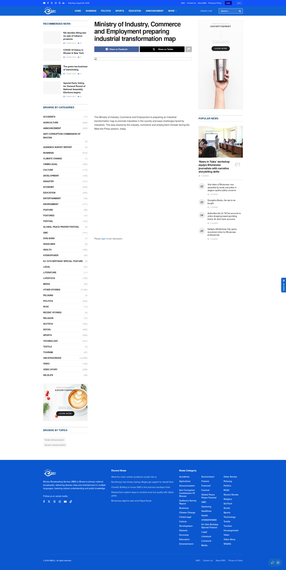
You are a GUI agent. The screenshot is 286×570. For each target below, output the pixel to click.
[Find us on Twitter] (52, 3)
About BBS (202, 3)
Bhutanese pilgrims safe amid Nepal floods (131, 500)
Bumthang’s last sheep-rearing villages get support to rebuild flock (142, 481)
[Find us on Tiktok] (71, 501)
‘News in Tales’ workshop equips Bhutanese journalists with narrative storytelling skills (214, 167)
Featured (48, 215)
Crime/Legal (50, 164)
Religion (48, 318)
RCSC (46, 306)
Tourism (48, 352)
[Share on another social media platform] (188, 49)
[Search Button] (240, 11)
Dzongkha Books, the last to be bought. (221, 202)
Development (51, 175)
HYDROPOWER (50, 255)
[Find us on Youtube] (44, 3)
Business (91, 10)
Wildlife (48, 375)
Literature (49, 272)
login (103, 238)
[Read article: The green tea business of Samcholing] (52, 71)
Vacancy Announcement (55, 445)
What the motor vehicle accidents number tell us (134, 476)
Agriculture (50, 122)
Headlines (49, 243)
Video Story (50, 369)
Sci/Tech (48, 323)
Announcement (155, 10)
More (171, 10)
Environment (51, 204)
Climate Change (52, 158)
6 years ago (70, 57)
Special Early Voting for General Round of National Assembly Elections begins (74, 87)
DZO (239, 3)
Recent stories (52, 312)
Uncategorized (52, 357)
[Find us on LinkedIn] (63, 3)
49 (80, 96)
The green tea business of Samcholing (75, 68)
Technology (50, 340)
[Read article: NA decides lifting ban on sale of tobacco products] (52, 37)
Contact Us (191, 3)
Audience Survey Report (57, 147)
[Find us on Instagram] (56, 3)
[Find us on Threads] (59, 3)
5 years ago (70, 43)
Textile (47, 346)
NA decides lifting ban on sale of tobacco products (74, 36)
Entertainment (52, 198)
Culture (48, 169)
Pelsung (48, 295)
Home (78, 10)
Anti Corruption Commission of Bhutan (62, 135)
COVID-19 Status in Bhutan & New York (73, 51)
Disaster (48, 181)
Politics (106, 10)
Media (46, 283)
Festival (48, 221)
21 (80, 57)
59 (80, 43)
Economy (48, 186)
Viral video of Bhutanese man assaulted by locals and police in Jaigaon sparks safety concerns (222, 187)
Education (135, 10)
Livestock (49, 278)
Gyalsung (49, 238)
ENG (228, 3)
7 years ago (70, 73)
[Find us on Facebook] (48, 3)
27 (80, 73)
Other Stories (51, 289)
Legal (46, 266)
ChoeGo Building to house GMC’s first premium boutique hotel (140, 487)
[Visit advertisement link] (65, 402)
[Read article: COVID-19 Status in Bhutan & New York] (52, 54)
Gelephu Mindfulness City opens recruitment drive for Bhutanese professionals (222, 231)
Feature (48, 209)
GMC (183, 3)
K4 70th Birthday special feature (63, 261)
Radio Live (206, 11)
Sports (119, 10)
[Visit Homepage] (49, 11)
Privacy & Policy (214, 3)
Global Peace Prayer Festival (61, 226)
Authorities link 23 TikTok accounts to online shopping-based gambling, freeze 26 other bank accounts (224, 216)
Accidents (49, 116)
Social (47, 329)
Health (47, 249)
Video (46, 363)
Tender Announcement (54, 440)
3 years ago (70, 96)
